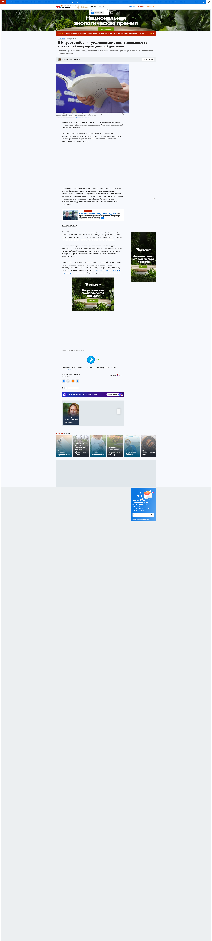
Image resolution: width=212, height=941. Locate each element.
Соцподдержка (89, 2)
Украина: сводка (92, 33)
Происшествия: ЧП (73, 388)
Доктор (174, 2)
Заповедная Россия (122, 33)
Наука (99, 2)
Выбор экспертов (164, 2)
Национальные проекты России (144, 2)
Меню (3, 2)
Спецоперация (27, 2)
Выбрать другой (99, 12)
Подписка (150, 6)
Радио (132, 6)
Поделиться (149, 59)
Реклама (141, 6)
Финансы (182, 2)
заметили (87, 232)
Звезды (71, 2)
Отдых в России (110, 33)
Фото (11, 2)
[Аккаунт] (209, 2)
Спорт (105, 2)
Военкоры (83, 33)
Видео (17, 2)
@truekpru (71, 370)
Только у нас (75, 33)
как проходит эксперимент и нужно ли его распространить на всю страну (100, 216)
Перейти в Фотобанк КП (82, 117)
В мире (64, 2)
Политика (37, 2)
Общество (46, 2)
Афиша (142, 33)
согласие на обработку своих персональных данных (141, 518)
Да (92, 12)
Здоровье (79, 2)
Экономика (56, 2)
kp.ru (120, 375)
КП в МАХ (101, 33)
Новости (67, 33)
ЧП (65, 388)
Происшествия (126, 2)
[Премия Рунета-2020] (82, 7)
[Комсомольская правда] (66, 6)
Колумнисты (114, 2)
